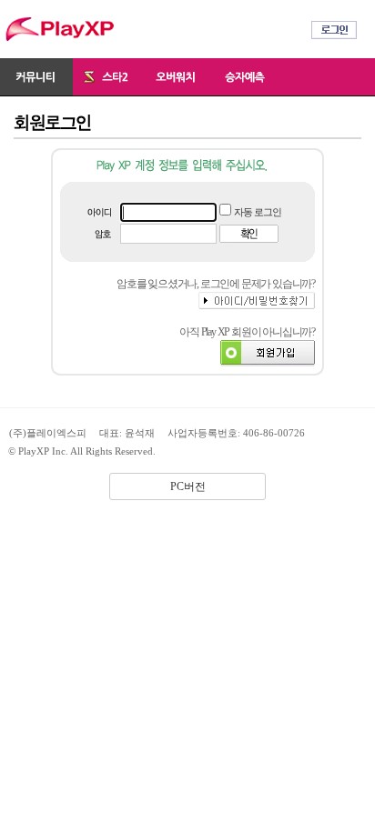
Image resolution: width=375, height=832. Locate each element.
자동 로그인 (257, 212)
